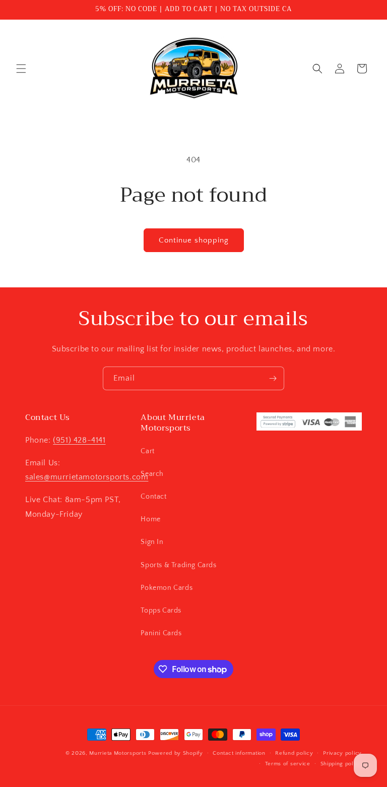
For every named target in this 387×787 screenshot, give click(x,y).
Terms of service (287, 764)
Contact (153, 497)
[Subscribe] (273, 378)
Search (152, 474)
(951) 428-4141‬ (79, 440)
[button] (21, 68)
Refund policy (294, 753)
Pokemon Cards (166, 588)
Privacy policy (342, 753)
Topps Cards (161, 611)
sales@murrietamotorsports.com (86, 476)
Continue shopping (194, 240)
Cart (147, 451)
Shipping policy (341, 764)
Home (150, 519)
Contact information (239, 753)
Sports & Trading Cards (178, 565)
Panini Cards (161, 633)
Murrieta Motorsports (117, 753)
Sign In (152, 542)
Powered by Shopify (175, 753)
